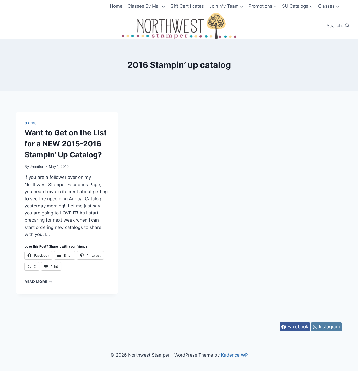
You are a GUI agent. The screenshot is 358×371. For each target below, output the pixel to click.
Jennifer (37, 166)
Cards (31, 123)
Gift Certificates (187, 6)
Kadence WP (234, 355)
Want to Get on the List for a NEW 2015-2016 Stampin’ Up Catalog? (66, 143)
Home (116, 6)
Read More (39, 281)
